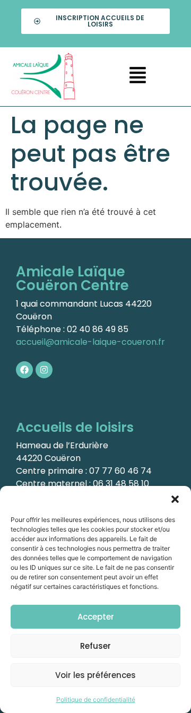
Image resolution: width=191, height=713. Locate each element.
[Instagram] (44, 369)
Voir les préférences (95, 675)
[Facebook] (24, 369)
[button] (175, 499)
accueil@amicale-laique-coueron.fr (90, 342)
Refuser (95, 645)
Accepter (95, 616)
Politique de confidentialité (95, 699)
